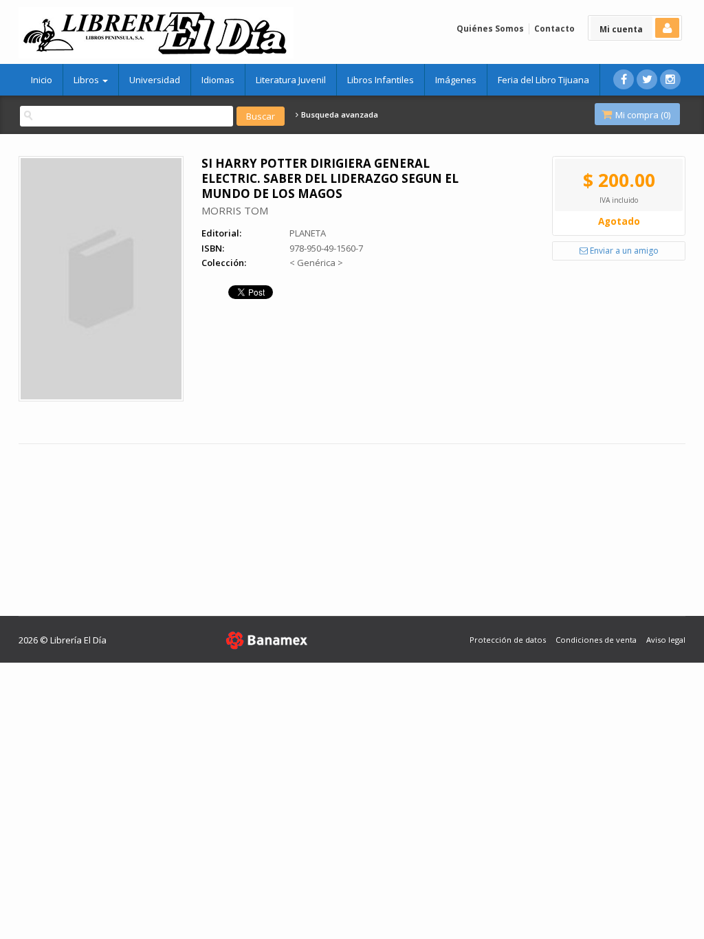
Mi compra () (641, 115)
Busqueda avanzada (338, 115)
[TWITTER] (647, 79)
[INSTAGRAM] (670, 79)
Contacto (554, 28)
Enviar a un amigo (623, 250)
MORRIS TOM (234, 210)
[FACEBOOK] (623, 79)
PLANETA (307, 233)
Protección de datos (508, 639)
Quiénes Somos (490, 28)
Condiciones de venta (596, 639)
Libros (87, 80)
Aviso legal (665, 639)
